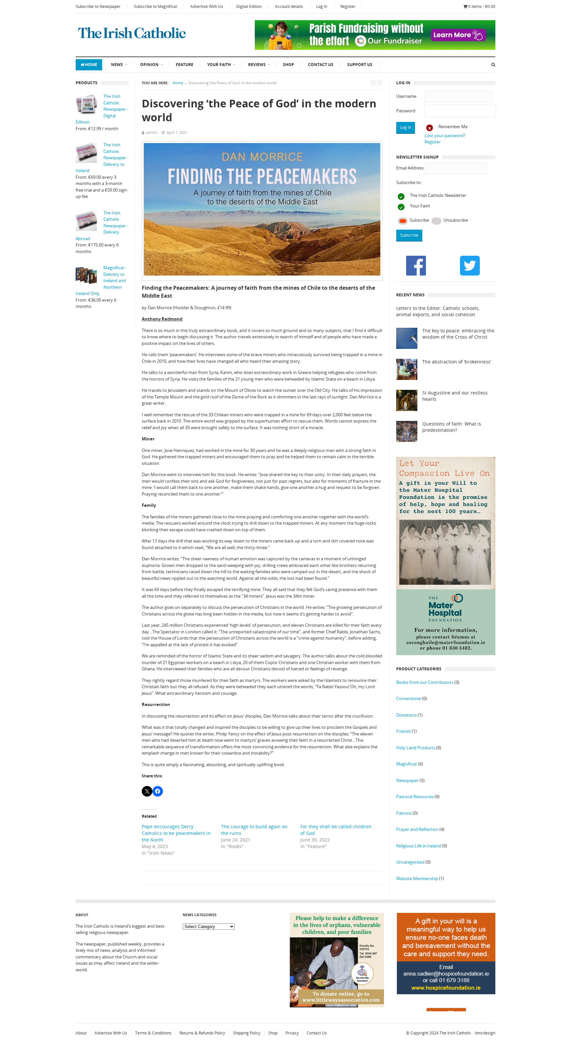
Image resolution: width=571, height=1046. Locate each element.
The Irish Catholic (455, 1033)
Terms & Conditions (153, 1033)
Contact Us (320, 64)
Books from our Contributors (424, 682)
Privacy (292, 1033)
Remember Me (453, 127)
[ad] (375, 48)
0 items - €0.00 (481, 6)
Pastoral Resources (415, 797)
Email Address (410, 168)
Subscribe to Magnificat (155, 6)
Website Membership (417, 878)
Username (406, 96)
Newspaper (407, 780)
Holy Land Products (415, 748)
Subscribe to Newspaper (98, 6)
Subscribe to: (409, 182)
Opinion (149, 64)
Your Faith (219, 64)
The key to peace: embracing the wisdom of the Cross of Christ (458, 334)
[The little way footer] (337, 1006)
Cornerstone (408, 698)
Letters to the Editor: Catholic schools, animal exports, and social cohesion (437, 311)
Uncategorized (410, 862)
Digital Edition (249, 6)
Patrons (404, 813)
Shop (288, 64)
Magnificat (406, 764)
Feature (184, 64)
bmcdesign (485, 1033)
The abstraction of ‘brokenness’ (456, 362)
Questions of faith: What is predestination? (451, 427)
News (117, 64)
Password (405, 111)
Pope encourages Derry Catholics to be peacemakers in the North (176, 833)
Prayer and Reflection (417, 829)
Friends (403, 731)
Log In (321, 6)
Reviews (257, 64)
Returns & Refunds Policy (202, 1033)
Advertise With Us (206, 6)
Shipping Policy (246, 1033)
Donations (406, 715)
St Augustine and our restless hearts (455, 396)
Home (91, 64)
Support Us (359, 64)
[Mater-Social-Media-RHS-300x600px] (445, 653)
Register (348, 6)
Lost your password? (445, 135)
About (81, 1033)
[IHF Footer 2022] (446, 1010)
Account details (289, 6)
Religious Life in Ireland (418, 846)
